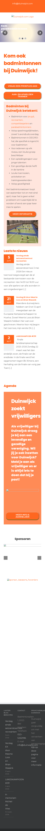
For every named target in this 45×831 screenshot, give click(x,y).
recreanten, (17, 120)
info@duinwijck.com (22, 3)
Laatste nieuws (16, 251)
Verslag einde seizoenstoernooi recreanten (24, 258)
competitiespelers (20, 123)
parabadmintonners (21, 127)
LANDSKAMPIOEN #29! (26, 336)
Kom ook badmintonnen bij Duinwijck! (22, 63)
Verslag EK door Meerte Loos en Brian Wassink (27, 298)
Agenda (10, 386)
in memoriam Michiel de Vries (8, 801)
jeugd (31, 116)
